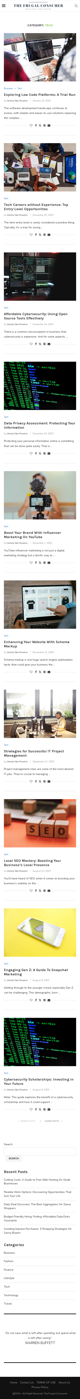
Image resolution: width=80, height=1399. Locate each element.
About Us (64, 1382)
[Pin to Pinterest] (44, 125)
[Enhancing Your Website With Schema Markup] (40, 604)
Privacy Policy (40, 1387)
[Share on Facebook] (36, 125)
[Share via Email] (49, 125)
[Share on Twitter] (40, 125)
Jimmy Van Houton (17, 100)
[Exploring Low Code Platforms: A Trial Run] (40, 57)
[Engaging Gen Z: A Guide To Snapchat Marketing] (40, 932)
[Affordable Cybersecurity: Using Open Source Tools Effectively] (40, 276)
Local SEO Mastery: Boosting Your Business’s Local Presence (32, 863)
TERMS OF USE (46, 1382)
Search (8, 1144)
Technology (11, 1295)
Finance (8, 1270)
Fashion (8, 1261)
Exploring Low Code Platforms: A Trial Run (40, 95)
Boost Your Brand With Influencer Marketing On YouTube (32, 535)
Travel (8, 1304)
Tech (7, 1287)
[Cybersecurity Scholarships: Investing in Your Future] (40, 1042)
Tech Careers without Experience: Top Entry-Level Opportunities (36, 207)
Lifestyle (9, 1278)
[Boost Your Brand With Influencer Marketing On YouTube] (40, 495)
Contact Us (27, 1382)
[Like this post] (31, 125)
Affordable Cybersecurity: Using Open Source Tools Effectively (36, 316)
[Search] (76, 5)
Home (13, 1382)
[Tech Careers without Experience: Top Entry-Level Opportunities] (40, 167)
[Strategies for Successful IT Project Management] (40, 714)
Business (9, 1253)
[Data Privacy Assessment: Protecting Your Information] (40, 386)
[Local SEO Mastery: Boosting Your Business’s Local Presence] (40, 823)
